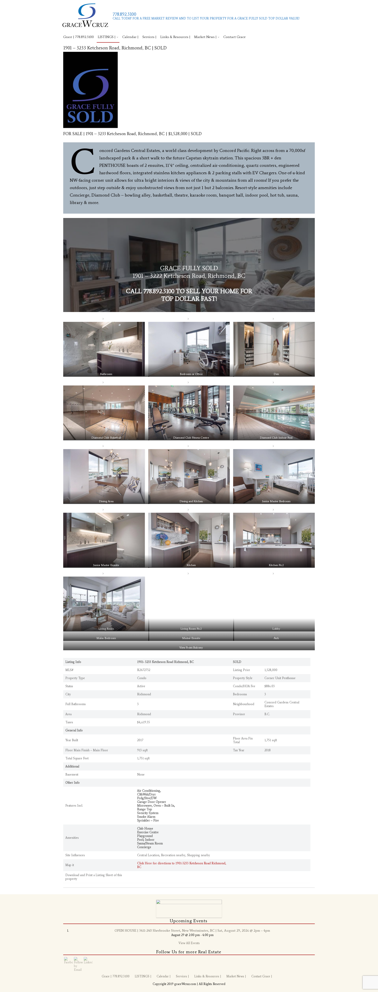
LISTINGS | (107, 37)
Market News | (205, 37)
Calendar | (130, 37)
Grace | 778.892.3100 (78, 37)
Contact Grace (234, 37)
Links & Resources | (175, 37)
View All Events (189, 943)
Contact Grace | (261, 976)
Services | (149, 37)
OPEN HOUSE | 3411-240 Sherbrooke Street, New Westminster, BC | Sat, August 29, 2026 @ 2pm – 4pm (192, 930)
